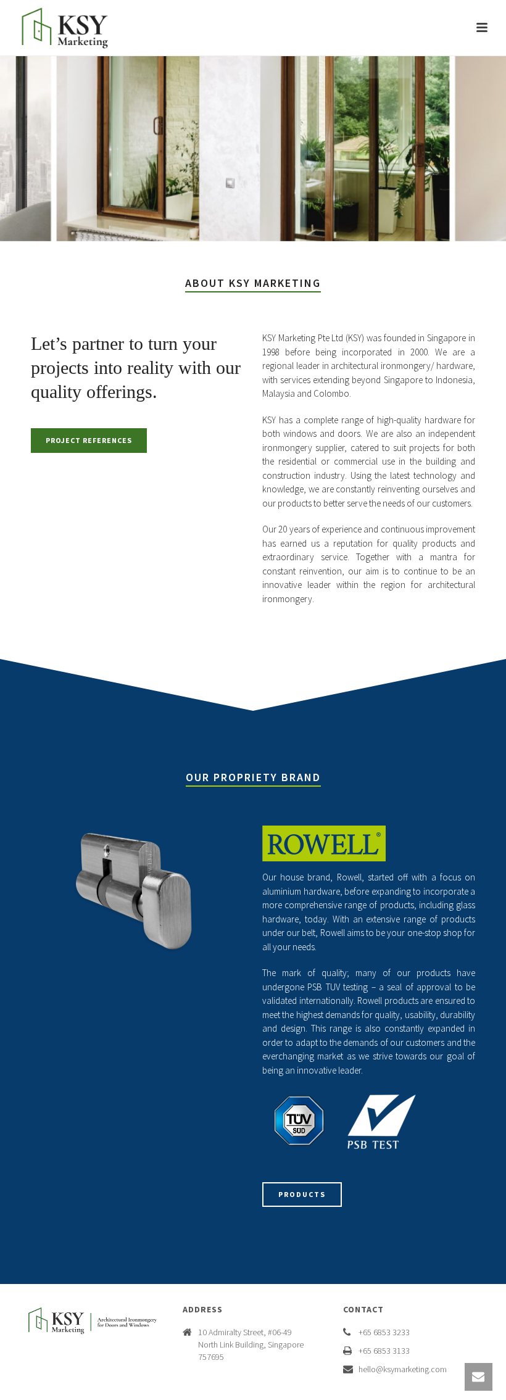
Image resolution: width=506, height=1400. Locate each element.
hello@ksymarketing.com (403, 1369)
